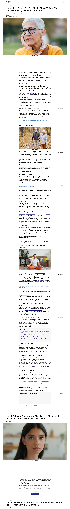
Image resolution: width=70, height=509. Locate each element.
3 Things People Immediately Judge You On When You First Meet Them (35, 332)
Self (27, 1)
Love (17, 1)
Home (7, 5)
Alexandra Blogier (9, 507)
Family (30, 1)
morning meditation (40, 273)
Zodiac (20, 1)
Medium (35, 405)
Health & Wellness (43, 1)
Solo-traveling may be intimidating (27, 214)
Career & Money (50, 1)
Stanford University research (26, 319)
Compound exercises (24, 295)
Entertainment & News (35, 1)
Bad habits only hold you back (26, 93)
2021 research (40, 280)
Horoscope (24, 1)
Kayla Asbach (9, 421)
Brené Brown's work (29, 366)
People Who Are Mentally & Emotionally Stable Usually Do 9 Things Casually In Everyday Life (35, 395)
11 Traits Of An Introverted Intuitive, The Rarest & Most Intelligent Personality (35, 339)
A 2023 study (22, 158)
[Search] (61, 2)
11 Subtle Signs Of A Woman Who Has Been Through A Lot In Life (35, 336)
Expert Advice (55, 1)
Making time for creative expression (33, 310)
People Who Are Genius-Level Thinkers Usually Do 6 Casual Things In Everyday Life (35, 401)
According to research (24, 167)
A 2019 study (31, 94)
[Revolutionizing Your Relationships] (10, 2)
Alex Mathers (8, 15)
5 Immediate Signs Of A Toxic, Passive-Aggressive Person (33, 334)
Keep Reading (35, 493)
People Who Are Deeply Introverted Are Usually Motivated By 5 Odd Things (34, 398)
